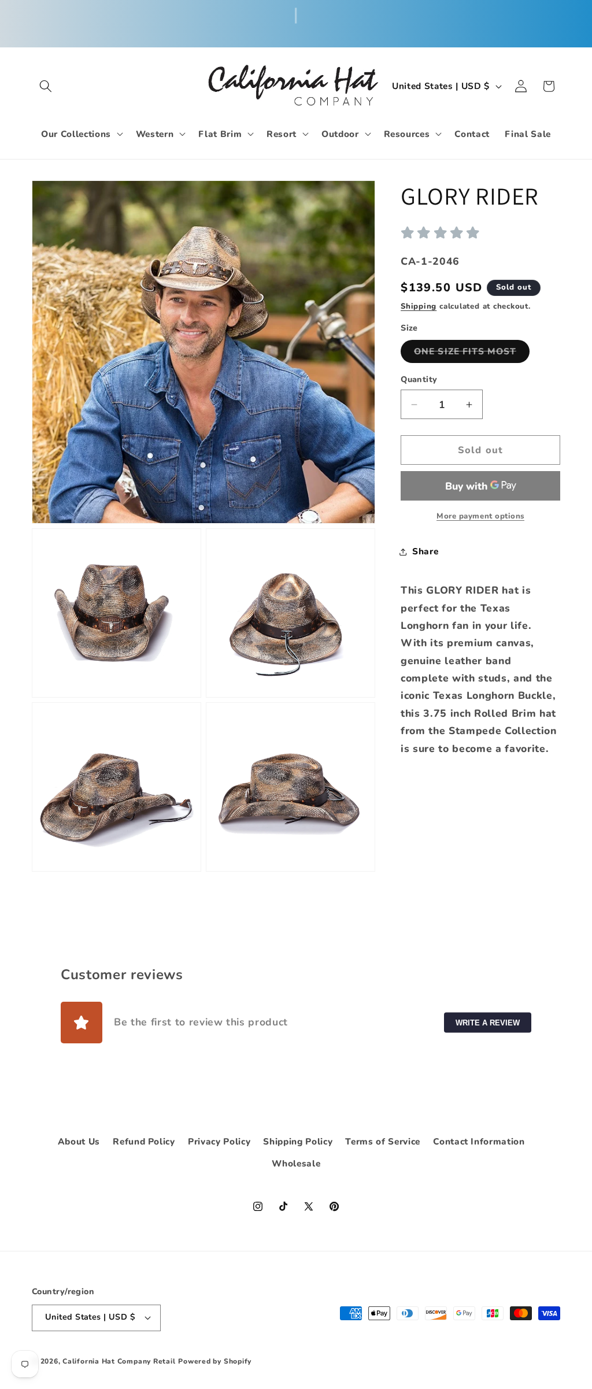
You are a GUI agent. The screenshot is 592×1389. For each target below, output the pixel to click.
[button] (46, 86)
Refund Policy (144, 1141)
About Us (79, 1141)
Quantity (419, 379)
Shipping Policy (297, 1141)
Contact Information (479, 1141)
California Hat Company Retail (118, 1361)
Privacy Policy (219, 1141)
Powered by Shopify (214, 1361)
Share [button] (425, 551)
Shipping (418, 306)
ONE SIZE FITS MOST (472, 353)
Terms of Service (382, 1141)
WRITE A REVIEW (488, 1022)
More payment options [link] (480, 516)
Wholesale (296, 1163)
